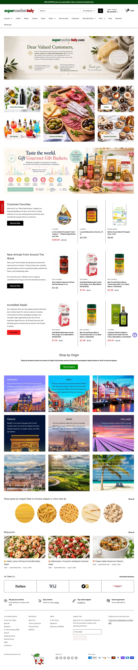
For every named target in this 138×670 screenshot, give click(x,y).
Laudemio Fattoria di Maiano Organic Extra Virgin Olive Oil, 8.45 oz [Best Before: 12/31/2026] (119, 335)
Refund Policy (9, 639)
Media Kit (53, 623)
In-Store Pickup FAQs (11, 630)
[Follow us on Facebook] (57, 658)
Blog (110, 18)
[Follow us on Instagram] (64, 658)
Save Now (13, 332)
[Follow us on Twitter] (60, 658)
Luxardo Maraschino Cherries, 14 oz (91, 233)
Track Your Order (10, 620)
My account (112, 12)
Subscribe (80, 638)
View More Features (126, 577)
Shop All (7, 18)
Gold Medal (84, 279)
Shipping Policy (9, 636)
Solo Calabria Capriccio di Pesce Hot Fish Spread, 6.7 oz (63, 283)
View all (131, 499)
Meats (26, 18)
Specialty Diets (88, 18)
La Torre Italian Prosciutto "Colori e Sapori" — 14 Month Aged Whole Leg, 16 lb (64, 234)
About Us (32, 620)
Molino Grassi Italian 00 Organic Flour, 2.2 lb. (119, 233)
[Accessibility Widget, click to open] (134, 335)
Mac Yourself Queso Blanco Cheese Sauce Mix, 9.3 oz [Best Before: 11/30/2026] (118, 284)
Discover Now (15, 223)
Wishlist (31, 630)
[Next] (133, 222)
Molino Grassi (112, 229)
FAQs (6, 642)
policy (57, 602)
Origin (51, 18)
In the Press (54, 620)
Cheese (35, 18)
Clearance (75, 18)
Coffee (18, 18)
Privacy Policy (34, 626)
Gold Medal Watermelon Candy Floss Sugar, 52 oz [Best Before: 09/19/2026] (91, 284)
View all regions (69, 367)
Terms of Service (35, 623)
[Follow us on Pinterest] (68, 658)
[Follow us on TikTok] (76, 658)
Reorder (7, 623)
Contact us (81, 602)
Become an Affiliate (57, 626)
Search (6, 633)
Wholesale (8, 25)
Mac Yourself (112, 279)
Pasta (43, 18)
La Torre (55, 229)
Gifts (101, 18)
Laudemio (111, 329)
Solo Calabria (57, 279)
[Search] (100, 11)
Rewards (118, 18)
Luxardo (83, 229)
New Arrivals (63, 18)
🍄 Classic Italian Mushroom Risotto (108, 561)
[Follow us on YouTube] (72, 658)
